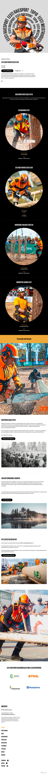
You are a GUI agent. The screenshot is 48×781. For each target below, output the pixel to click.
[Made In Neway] (44, 773)
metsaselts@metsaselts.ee (8, 714)
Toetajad (3, 749)
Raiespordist (4, 736)
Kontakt (3, 755)
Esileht (3, 727)
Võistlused (4, 739)
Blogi (2, 733)
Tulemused (3, 745)
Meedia (3, 752)
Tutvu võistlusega (7, 70)
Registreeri (4, 742)
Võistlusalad (4, 730)
